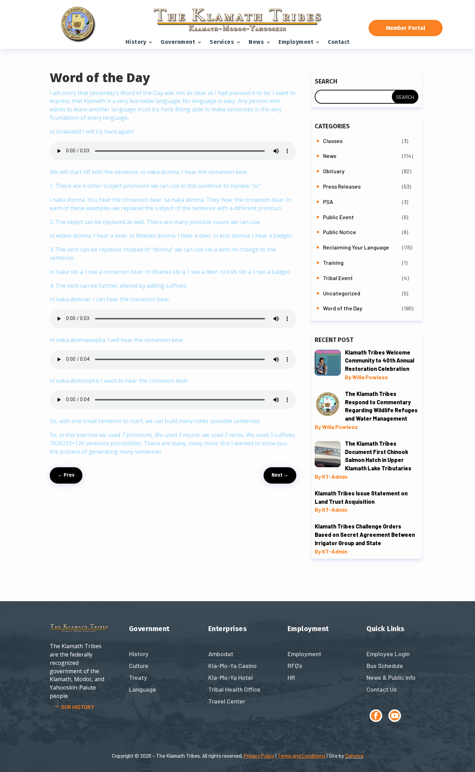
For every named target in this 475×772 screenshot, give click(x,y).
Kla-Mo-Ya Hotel (230, 677)
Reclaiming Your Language (356, 247)
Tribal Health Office (234, 689)
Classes (333, 140)
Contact (339, 42)
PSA (328, 201)
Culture (138, 665)
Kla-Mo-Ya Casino (232, 665)
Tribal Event (338, 277)
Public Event (338, 217)
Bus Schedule (385, 665)
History (136, 42)
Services (222, 42)
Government (178, 42)
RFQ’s (295, 665)
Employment (296, 42)
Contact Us (382, 689)
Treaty (138, 677)
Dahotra (354, 756)
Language (142, 689)
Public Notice (339, 232)
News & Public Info (391, 677)
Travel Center (226, 701)
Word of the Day (342, 308)
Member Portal (405, 28)
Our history (77, 706)
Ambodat (220, 654)
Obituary (334, 171)
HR (291, 677)
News (256, 42)
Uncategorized (341, 293)
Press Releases (342, 186)
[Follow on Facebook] (376, 716)
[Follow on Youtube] (395, 716)
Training (333, 262)
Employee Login (388, 654)
